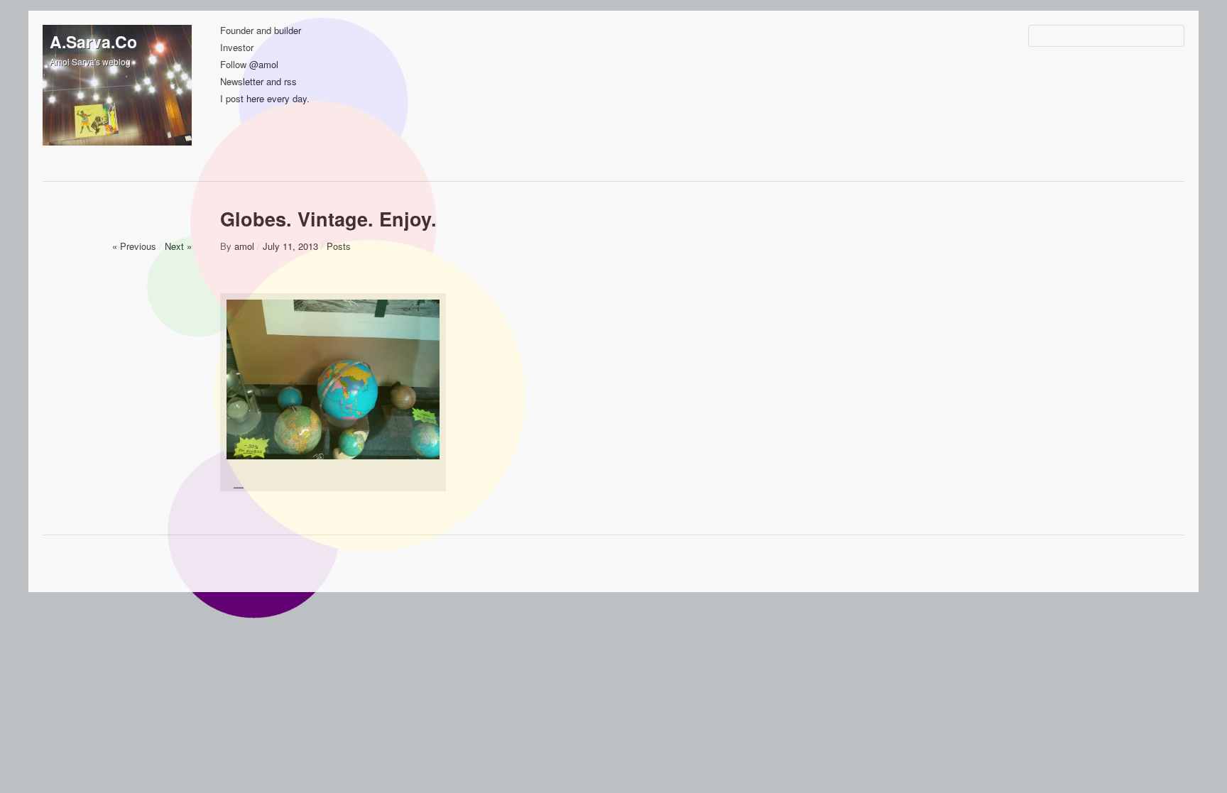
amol (244, 246)
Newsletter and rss (258, 82)
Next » (178, 246)
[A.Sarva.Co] (117, 99)
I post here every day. (265, 99)
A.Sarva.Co (93, 41)
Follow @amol (249, 65)
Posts (339, 246)
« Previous (134, 246)
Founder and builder (260, 31)
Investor (236, 48)
